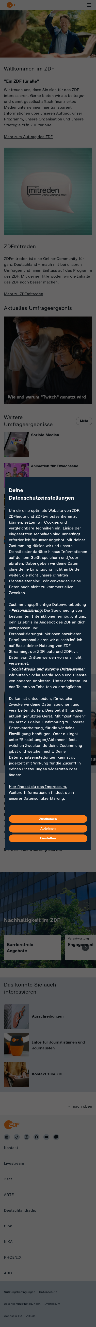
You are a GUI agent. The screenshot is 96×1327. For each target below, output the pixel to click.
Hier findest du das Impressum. (38, 786)
